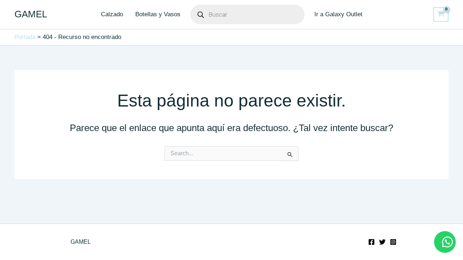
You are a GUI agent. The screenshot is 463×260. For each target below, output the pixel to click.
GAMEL (30, 14)
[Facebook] (371, 242)
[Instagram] (393, 242)
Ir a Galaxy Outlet (338, 14)
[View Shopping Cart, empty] (441, 14)
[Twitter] (382, 242)
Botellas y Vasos (157, 14)
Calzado (112, 14)
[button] (445, 242)
